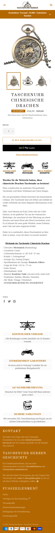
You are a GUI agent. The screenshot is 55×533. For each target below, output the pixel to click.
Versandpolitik (9, 503)
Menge (6, 125)
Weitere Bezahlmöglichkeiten (27, 155)
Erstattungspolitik (10, 516)
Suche (5, 494)
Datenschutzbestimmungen (14, 507)
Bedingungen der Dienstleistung (16, 511)
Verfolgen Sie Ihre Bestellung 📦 (17, 499)
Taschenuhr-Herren (16, 524)
